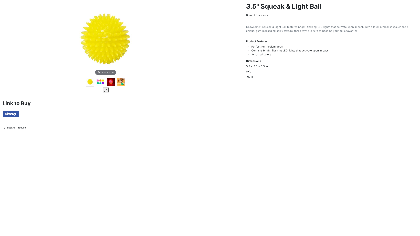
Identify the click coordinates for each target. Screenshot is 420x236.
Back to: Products (16, 127)
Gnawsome (262, 15)
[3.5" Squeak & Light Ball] (90, 82)
